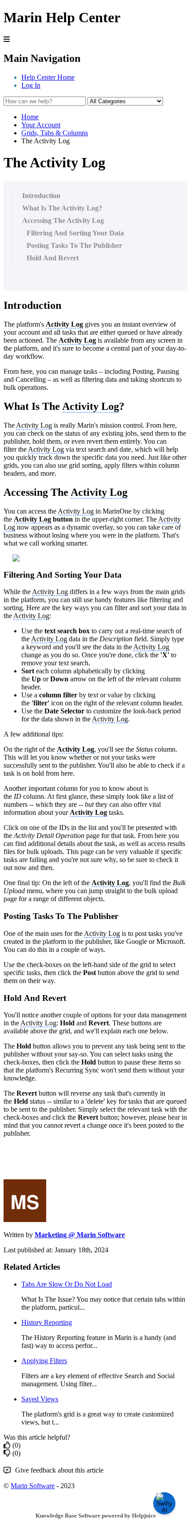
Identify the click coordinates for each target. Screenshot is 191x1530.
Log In (30, 85)
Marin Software (33, 1486)
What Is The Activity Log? (62, 208)
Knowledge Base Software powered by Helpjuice (96, 1515)
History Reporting (46, 1322)
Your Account (40, 125)
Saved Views (39, 1399)
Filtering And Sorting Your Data (75, 233)
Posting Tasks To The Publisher (74, 245)
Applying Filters (44, 1360)
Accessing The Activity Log (63, 220)
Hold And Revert (53, 258)
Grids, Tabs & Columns (54, 133)
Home (30, 117)
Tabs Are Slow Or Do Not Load (66, 1284)
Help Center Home (48, 77)
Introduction (41, 195)
